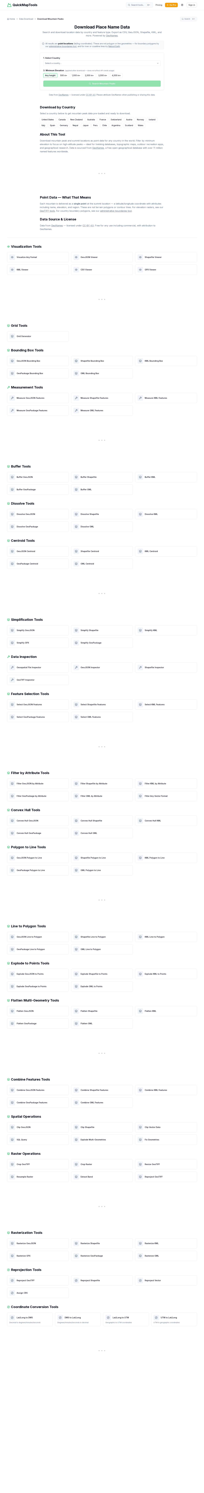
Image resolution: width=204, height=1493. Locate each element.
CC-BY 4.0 (90, 95)
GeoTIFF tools (47, 210)
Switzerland (116, 119)
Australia (91, 119)
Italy (43, 125)
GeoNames (112, 35)
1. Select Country (51, 58)
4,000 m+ (116, 75)
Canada (62, 119)
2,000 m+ (89, 75)
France (103, 119)
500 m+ (63, 75)
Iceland (152, 119)
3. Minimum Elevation (78, 70)
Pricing (159, 5)
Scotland (129, 125)
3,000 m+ (102, 75)
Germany (64, 125)
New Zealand (76, 119)
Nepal (75, 125)
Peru (95, 125)
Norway (140, 119)
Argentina (116, 125)
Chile (104, 125)
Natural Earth (114, 46)
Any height (50, 75)
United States (48, 119)
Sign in (191, 5)
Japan (86, 125)
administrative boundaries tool (62, 46)
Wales (140, 125)
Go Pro (172, 5)
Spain (52, 125)
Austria (129, 119)
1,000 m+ (76, 75)
